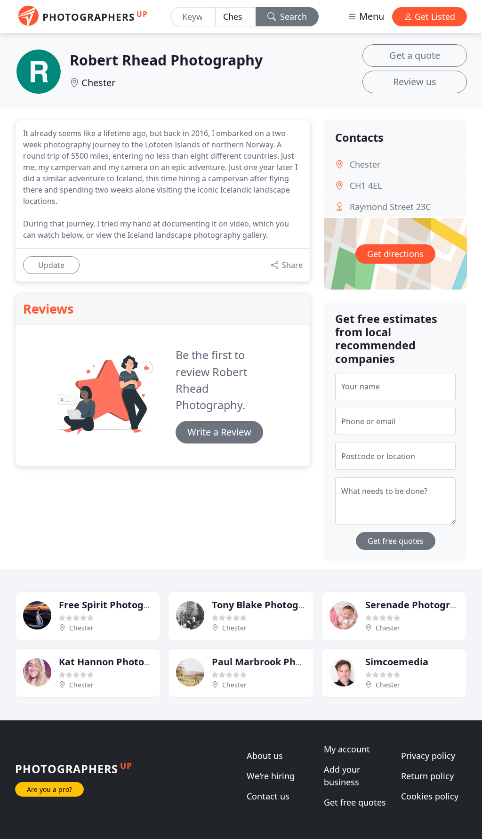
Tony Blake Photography (269, 604)
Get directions (395, 253)
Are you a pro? (49, 789)
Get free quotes (396, 541)
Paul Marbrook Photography (278, 661)
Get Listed (433, 16)
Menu (370, 16)
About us (265, 755)
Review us (414, 81)
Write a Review (219, 432)
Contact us (268, 796)
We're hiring (271, 776)
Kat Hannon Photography (118, 661)
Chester (98, 82)
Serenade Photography (419, 604)
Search (292, 16)
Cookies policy (429, 796)
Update (51, 265)
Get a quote (414, 55)
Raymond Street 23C (390, 206)
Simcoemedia (396, 661)
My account (347, 749)
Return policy (427, 776)
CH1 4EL (366, 185)
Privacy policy (428, 755)
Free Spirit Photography (115, 604)
